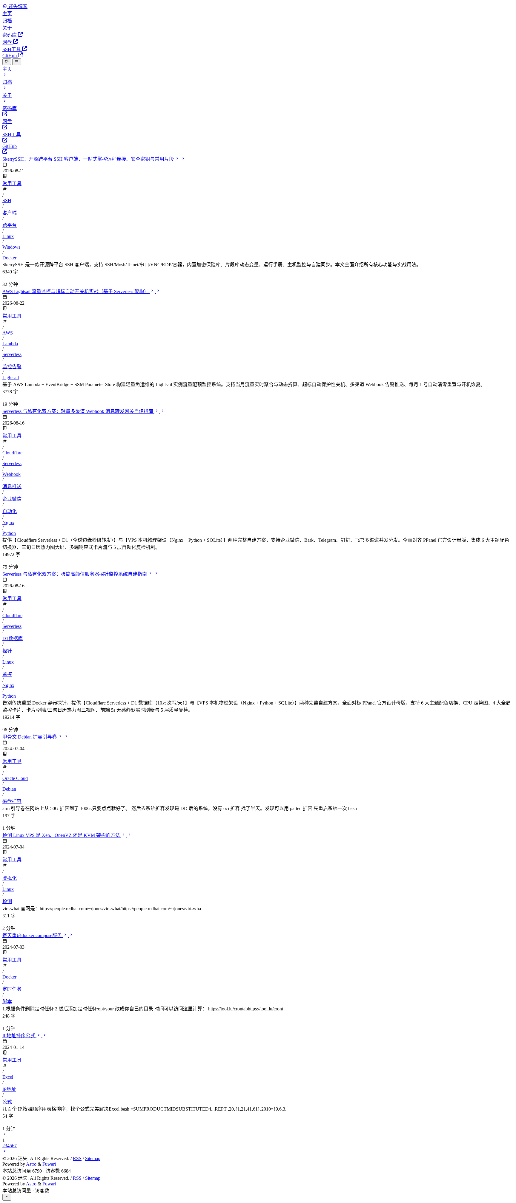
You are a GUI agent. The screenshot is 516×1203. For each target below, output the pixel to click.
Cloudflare (12, 452)
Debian (9, 789)
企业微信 (12, 498)
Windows (11, 247)
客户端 (9, 212)
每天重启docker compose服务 (32, 935)
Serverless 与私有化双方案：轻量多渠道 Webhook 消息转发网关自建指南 (78, 411)
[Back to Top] (6, 1197)
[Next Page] (4, 1151)
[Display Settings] (6, 61)
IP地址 (9, 1089)
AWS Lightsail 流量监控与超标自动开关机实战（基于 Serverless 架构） (76, 291)
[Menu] (16, 61)
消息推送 (12, 486)
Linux (8, 236)
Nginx (8, 522)
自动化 (9, 511)
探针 (7, 651)
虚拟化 (9, 878)
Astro (31, 1164)
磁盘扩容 (12, 801)
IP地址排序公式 (19, 1035)
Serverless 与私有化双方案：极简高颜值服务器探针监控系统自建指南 (75, 574)
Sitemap (92, 1158)
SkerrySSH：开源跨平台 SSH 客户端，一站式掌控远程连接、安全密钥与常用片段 (88, 159)
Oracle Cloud (15, 778)
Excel (7, 1077)
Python (9, 533)
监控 (7, 674)
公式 (7, 1101)
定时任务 (12, 989)
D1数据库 (12, 638)
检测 (7, 901)
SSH (6, 200)
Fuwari (49, 1164)
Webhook (11, 474)
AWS (7, 332)
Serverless (12, 354)
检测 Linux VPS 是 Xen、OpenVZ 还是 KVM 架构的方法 (61, 835)
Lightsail (10, 377)
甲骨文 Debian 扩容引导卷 (30, 736)
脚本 (7, 1001)
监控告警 (12, 366)
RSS (77, 1158)
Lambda (10, 343)
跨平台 (9, 225)
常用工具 (12, 183)
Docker (9, 257)
